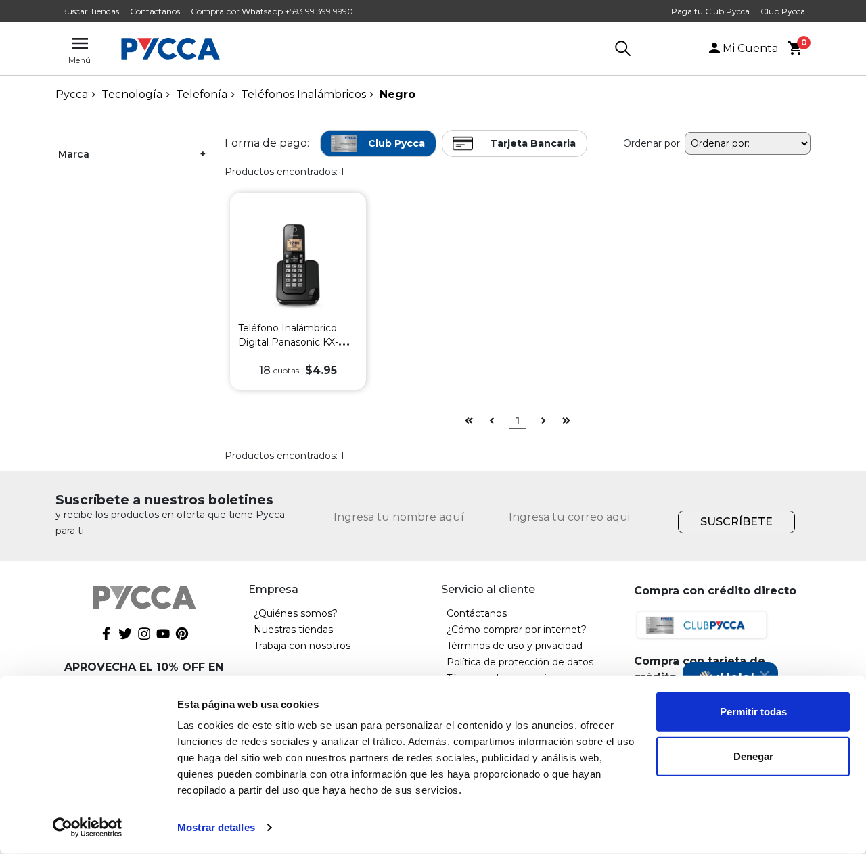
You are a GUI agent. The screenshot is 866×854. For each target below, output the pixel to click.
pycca (71, 94)
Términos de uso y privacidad (515, 646)
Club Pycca (782, 11)
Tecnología (131, 94)
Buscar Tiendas (90, 11)
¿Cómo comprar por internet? (517, 629)
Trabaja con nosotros (302, 646)
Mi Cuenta (750, 48)
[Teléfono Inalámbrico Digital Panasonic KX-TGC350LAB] (298, 264)
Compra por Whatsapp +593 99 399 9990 (272, 11)
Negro (397, 94)
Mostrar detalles (216, 827)
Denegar (753, 755)
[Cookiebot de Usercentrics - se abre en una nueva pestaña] (87, 827)
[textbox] (454, 49)
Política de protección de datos (520, 662)
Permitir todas (753, 711)
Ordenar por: (652, 143)
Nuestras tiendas (293, 629)
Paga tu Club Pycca (710, 11)
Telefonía (201, 94)
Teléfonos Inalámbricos (303, 94)
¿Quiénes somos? (296, 613)
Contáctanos (155, 11)
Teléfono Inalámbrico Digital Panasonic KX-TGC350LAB (288, 342)
